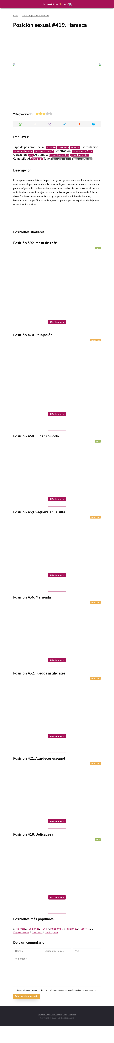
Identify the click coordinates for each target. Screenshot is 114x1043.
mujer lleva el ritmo (80, 155)
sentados (75, 147)
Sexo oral (85, 928)
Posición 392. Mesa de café (35, 242)
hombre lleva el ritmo (59, 155)
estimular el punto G (44, 151)
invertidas (51, 147)
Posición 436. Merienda (32, 596)
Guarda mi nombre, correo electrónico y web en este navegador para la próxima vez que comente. (56, 990)
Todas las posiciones (61, 158)
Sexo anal (37, 932)
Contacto (72, 1014)
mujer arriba (63, 147)
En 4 (45, 928)
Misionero (20, 928)
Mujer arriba (56, 928)
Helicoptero (51, 932)
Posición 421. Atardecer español (39, 758)
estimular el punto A (23, 151)
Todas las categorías (82, 158)
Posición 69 (71, 928)
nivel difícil (37, 158)
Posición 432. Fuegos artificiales (39, 673)
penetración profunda (82, 151)
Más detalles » (57, 322)
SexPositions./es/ (56, 4)
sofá (31, 155)
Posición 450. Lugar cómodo (36, 435)
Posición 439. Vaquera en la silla (39, 512)
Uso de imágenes (59, 1014)
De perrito (34, 928)
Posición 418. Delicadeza (33, 834)
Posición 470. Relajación (33, 334)
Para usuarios (44, 1014)
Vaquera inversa (21, 932)
